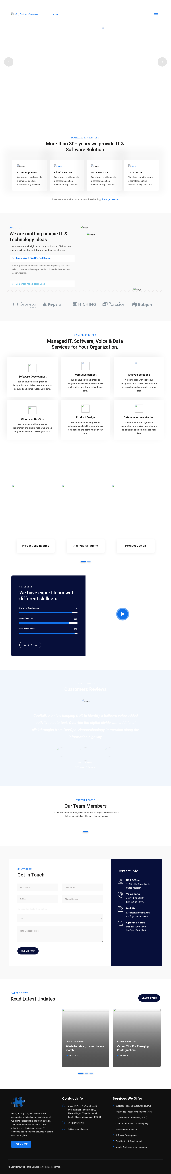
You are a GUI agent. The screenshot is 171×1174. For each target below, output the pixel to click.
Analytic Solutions (85, 545)
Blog (124, 14)
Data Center (135, 172)
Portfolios (98, 14)
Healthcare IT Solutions (126, 1129)
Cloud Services (63, 172)
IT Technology (35, 548)
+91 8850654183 (52, 3)
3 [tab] (85, 772)
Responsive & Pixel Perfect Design (32, 258)
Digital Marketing (75, 1041)
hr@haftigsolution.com (78, 1129)
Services (81, 14)
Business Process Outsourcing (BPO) (133, 1106)
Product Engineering (35, 545)
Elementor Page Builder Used (30, 284)
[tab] (42, 258)
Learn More (21, 1144)
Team (112, 14)
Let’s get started (110, 199)
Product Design (135, 545)
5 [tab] (93, 772)
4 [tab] (89, 772)
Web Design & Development (129, 1141)
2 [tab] (89, 561)
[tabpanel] (36, 520)
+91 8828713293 (76, 1123)
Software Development (126, 1135)
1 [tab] (83, 561)
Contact (137, 14)
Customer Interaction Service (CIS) (132, 1123)
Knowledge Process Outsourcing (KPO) (134, 1112)
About (67, 14)
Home (55, 14)
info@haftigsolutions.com (25, 3)
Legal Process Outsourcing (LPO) (131, 1117)
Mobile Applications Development (131, 1147)
